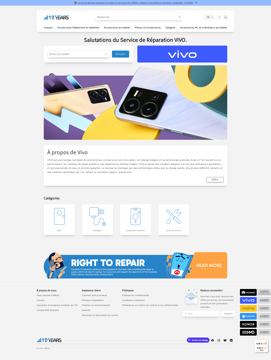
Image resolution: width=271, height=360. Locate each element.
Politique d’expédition (92, 300)
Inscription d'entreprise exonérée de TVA (57, 305)
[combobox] (138, 17)
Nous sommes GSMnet (48, 295)
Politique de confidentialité (135, 295)
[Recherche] (180, 17)
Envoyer (120, 54)
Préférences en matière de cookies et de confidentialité (150, 305)
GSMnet (47, 348)
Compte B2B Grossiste (48, 310)
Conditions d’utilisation (133, 300)
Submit (228, 313)
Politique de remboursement (96, 305)
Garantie (86, 310)
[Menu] (266, 341)
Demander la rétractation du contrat (100, 315)
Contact (41, 300)
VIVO (214, 179)
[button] (225, 17)
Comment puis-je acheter (94, 295)
